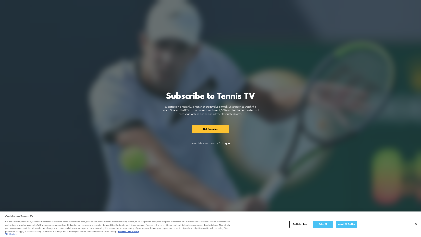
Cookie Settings (300, 224)
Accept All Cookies (346, 224)
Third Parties (10, 234)
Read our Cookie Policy (128, 232)
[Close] (415, 223)
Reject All (323, 224)
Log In (226, 143)
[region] (210, 224)
